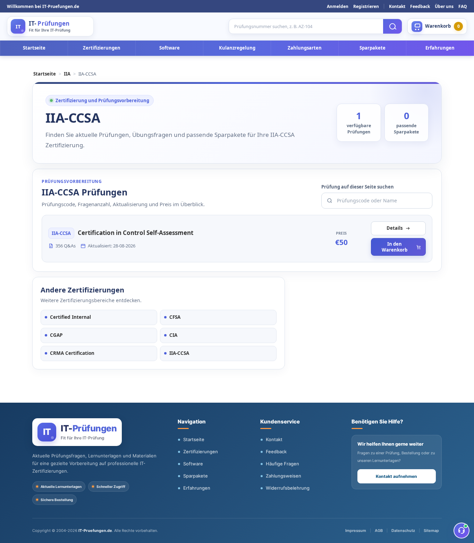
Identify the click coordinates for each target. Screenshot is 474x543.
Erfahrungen (440, 48)
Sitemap (431, 530)
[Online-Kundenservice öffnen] (461, 530)
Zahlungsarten (305, 48)
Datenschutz (403, 530)
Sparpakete (372, 48)
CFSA (174, 317)
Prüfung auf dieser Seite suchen (357, 187)
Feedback (420, 6)
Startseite (34, 48)
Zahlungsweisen (283, 476)
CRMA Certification (72, 353)
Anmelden (337, 6)
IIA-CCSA (179, 353)
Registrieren (366, 6)
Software (169, 48)
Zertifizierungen (101, 48)
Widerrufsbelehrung (288, 488)
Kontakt (397, 6)
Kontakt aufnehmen (396, 476)
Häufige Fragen (282, 463)
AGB (379, 530)
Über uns (444, 6)
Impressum (355, 530)
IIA (67, 74)
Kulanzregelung (237, 48)
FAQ (462, 6)
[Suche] (392, 26)
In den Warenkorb (394, 247)
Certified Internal (70, 317)
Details (395, 228)
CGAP (56, 335)
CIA (173, 335)
